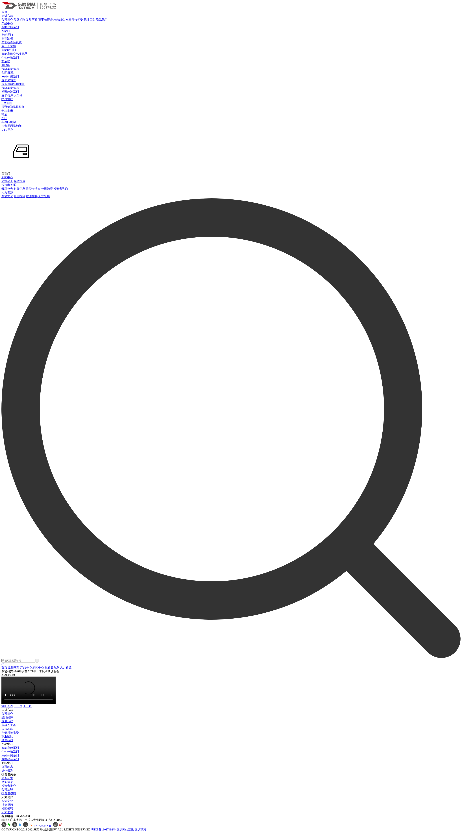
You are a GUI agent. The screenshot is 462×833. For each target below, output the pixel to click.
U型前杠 (6, 103)
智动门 (5, 31)
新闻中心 (7, 177)
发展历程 (32, 19)
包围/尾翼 (7, 72)
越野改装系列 (10, 91)
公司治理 (47, 188)
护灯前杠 (7, 99)
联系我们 (102, 19)
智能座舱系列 (10, 27)
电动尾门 (7, 34)
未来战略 (59, 19)
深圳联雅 (140, 829)
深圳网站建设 (125, 829)
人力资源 (7, 192)
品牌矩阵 (19, 19)
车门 (4, 118)
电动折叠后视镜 (11, 42)
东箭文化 (7, 196)
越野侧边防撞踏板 (13, 106)
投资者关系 (8, 184)
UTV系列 (7, 129)
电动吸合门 (8, 49)
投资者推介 (33, 188)
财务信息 (19, 188)
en (2, 664)
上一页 (18, 706)
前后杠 (5, 61)
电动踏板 (7, 38)
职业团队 (89, 19)
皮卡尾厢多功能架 (13, 84)
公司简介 (7, 19)
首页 (4, 12)
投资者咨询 (60, 188)
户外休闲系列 (10, 76)
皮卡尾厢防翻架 (11, 125)
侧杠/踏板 (7, 110)
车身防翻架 (8, 122)
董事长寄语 (45, 19)
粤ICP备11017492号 (103, 829)
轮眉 (4, 114)
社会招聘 (19, 196)
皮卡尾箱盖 (8, 80)
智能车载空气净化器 (14, 53)
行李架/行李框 (10, 68)
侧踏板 (5, 65)
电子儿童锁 (8, 46)
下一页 (27, 706)
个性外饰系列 (10, 57)
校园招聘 (32, 196)
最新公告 (7, 188)
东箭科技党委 (74, 19)
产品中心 (7, 23)
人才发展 (44, 196)
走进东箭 (7, 15)
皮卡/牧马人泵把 (11, 95)
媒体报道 (19, 181)
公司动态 (7, 181)
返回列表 (7, 706)
